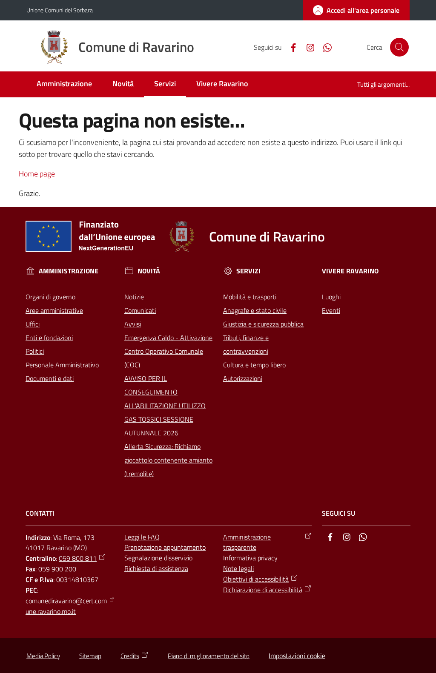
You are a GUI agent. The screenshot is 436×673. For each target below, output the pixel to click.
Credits (129, 656)
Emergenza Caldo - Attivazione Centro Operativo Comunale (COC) (168, 351)
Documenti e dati (50, 378)
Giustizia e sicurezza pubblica (263, 324)
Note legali (238, 568)
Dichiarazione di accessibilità (262, 590)
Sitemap (90, 656)
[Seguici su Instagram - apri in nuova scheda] (307, 47)
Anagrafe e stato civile (255, 310)
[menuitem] (64, 84)
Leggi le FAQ (142, 537)
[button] (399, 47)
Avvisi (132, 324)
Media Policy (43, 656)
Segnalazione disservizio (158, 558)
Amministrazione (68, 271)
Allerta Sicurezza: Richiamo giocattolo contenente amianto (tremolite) (168, 460)
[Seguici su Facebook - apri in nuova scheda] (289, 47)
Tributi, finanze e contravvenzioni (246, 344)
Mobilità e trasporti (249, 297)
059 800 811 (78, 558)
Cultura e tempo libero (254, 365)
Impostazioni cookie (297, 655)
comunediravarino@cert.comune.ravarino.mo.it (66, 606)
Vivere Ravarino (350, 271)
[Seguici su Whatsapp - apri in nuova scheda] (324, 47)
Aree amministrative (54, 310)
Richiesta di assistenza (156, 568)
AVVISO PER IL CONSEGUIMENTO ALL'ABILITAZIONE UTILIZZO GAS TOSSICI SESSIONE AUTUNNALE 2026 (165, 405)
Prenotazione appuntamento (165, 547)
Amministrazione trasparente (247, 542)
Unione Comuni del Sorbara (59, 10)
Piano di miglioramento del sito (209, 656)
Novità (149, 271)
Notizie (134, 297)
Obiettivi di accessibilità (256, 579)
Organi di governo (50, 297)
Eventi (331, 310)
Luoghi (331, 297)
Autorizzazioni (242, 378)
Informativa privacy (250, 558)
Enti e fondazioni (49, 337)
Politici (35, 351)
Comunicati (140, 310)
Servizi (248, 271)
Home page (37, 173)
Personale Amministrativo (62, 365)
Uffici (33, 324)
